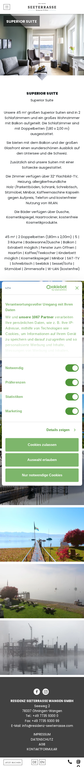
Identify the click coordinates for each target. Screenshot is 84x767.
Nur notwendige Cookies (42, 475)
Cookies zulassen (42, 445)
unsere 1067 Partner (36, 317)
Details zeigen (58, 430)
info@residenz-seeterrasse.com (47, 726)
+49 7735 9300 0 (45, 716)
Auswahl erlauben (42, 460)
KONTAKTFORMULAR (42, 749)
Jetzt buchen (13, 762)
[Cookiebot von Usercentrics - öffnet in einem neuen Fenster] (49, 288)
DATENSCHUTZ (42, 739)
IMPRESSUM (42, 734)
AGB (42, 744)
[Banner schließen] (77, 288)
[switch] (72, 382)
